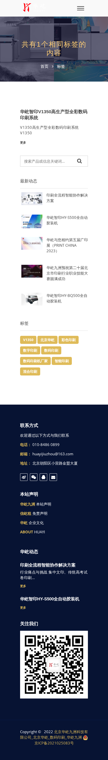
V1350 (28, 339)
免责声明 (39, 513)
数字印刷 (30, 350)
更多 (23, 142)
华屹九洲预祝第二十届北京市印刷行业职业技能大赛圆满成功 (67, 273)
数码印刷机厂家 (35, 360)
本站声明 (43, 503)
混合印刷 (30, 371)
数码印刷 (51, 350)
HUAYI (39, 531)
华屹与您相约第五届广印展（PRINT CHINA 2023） (67, 245)
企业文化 (36, 522)
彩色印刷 (69, 339)
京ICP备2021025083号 (54, 742)
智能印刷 (62, 360)
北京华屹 (47, 339)
